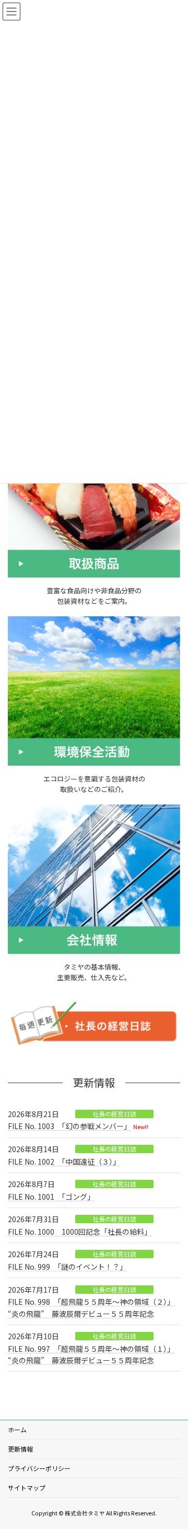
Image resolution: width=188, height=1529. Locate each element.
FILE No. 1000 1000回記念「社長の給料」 (79, 1231)
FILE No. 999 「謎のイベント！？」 (67, 1266)
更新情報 (20, 1448)
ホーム (17, 1429)
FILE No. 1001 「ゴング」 (51, 1196)
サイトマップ (26, 1487)
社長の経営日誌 (114, 1114)
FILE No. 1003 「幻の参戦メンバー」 (69, 1126)
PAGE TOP (172, 1473)
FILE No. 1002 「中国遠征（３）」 (64, 1161)
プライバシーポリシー (39, 1468)
